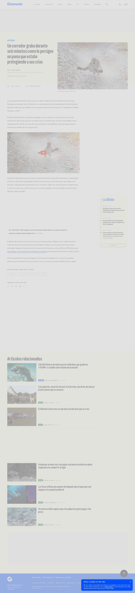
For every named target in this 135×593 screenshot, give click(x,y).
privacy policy (109, 586)
